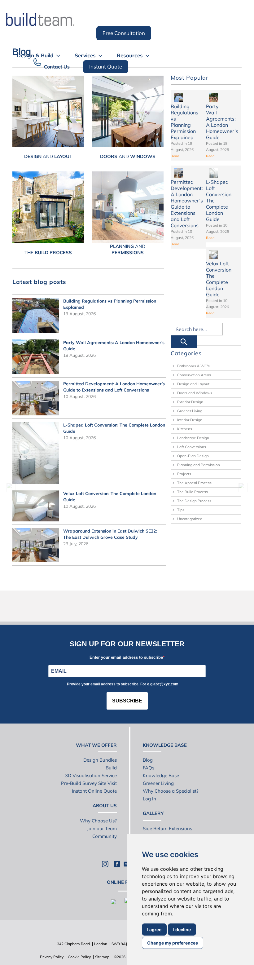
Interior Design (189, 420)
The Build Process (192, 491)
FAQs (148, 768)
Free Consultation (124, 33)
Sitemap (102, 956)
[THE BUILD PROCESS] (48, 207)
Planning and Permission (198, 465)
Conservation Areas (194, 375)
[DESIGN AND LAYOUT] (48, 111)
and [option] (48, 156)
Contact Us (57, 67)
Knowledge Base (161, 775)
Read (175, 156)
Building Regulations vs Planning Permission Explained (184, 121)
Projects (184, 473)
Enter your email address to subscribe (126, 657)
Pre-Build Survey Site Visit (89, 783)
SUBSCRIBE (127, 700)
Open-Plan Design (193, 456)
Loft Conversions (191, 447)
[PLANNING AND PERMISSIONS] (128, 207)
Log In (149, 799)
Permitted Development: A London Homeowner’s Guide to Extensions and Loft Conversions (187, 203)
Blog (148, 760)
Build (111, 768)
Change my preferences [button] (172, 942)
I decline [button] (182, 929)
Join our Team (102, 828)
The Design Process (194, 500)
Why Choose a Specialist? (171, 791)
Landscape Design (193, 438)
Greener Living (189, 411)
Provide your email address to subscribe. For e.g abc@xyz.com (122, 684)
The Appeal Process (194, 482)
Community (104, 836)
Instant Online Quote (94, 791)
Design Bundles (100, 760)
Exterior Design (190, 402)
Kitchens (184, 429)
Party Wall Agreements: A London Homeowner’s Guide (222, 121)
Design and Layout (193, 384)
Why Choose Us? (98, 821)
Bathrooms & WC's (193, 366)
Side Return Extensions (167, 828)
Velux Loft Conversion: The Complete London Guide (219, 279)
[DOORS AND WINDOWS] (128, 111)
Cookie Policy (79, 956)
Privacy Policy (52, 956)
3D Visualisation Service (91, 775)
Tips (180, 509)
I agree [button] (154, 929)
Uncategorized (189, 518)
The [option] (48, 252)
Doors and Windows (194, 393)
